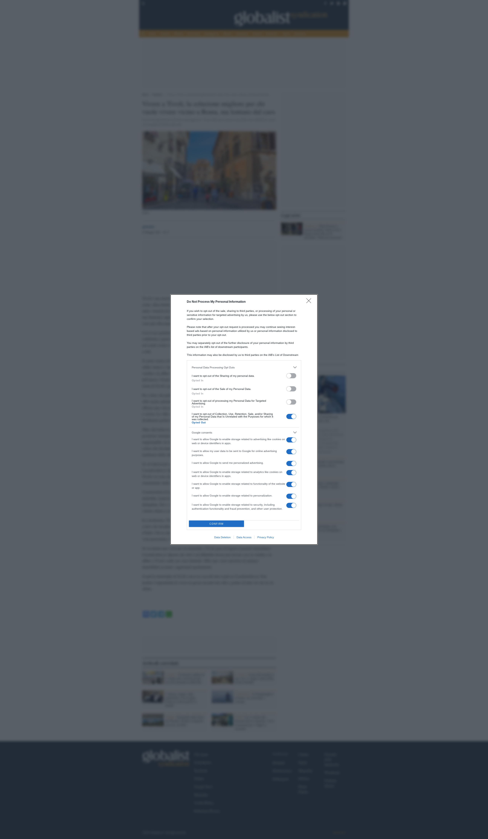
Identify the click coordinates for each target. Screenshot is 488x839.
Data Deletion (222, 537)
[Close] (310, 302)
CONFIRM (216, 523)
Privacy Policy (265, 537)
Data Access (244, 537)
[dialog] (244, 419)
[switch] (291, 375)
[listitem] (244, 367)
